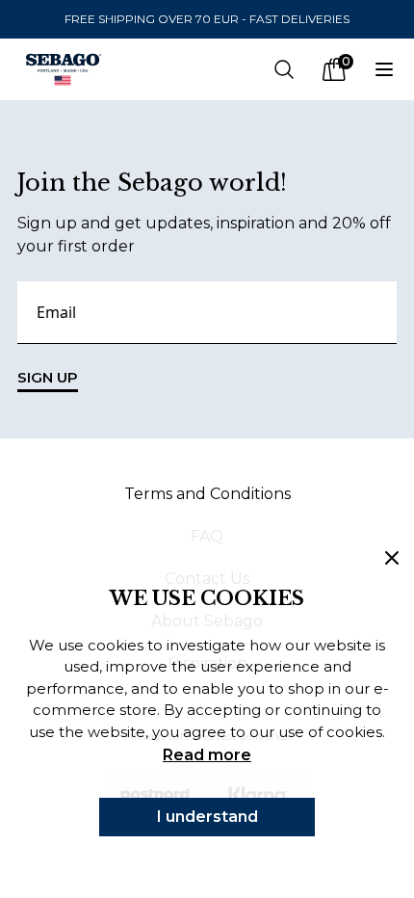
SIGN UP (47, 377)
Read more (207, 755)
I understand (207, 816)
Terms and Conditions (207, 494)
